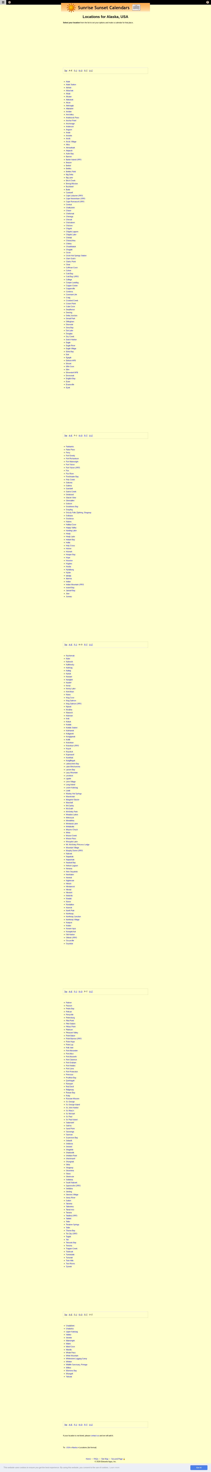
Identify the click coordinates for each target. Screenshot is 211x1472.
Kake (68, 659)
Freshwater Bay (72, 476)
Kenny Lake (70, 689)
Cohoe (68, 270)
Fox (67, 470)
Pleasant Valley (72, 1033)
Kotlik (68, 740)
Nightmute (70, 880)
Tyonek (69, 1266)
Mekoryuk (70, 818)
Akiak (68, 94)
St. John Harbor (72, 1108)
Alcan (68, 102)
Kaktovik (69, 662)
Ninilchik (69, 896)
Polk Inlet (69, 1048)
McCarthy (70, 806)
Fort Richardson (72, 458)
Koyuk (68, 749)
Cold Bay (69, 274)
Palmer (69, 1003)
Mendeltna (70, 820)
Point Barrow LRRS (74, 1039)
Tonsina (69, 1246)
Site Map (104, 1459)
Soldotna (69, 1180)
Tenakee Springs (72, 1224)
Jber (67, 594)
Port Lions (70, 1069)
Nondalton (70, 904)
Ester (68, 381)
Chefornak (70, 214)
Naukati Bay (71, 862)
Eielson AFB (71, 360)
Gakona (69, 482)
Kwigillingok (70, 761)
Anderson (70, 126)
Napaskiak (70, 860)
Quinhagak (70, 1081)
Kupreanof (70, 755)
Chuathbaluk (71, 246)
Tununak (69, 1258)
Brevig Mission (72, 184)
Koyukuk (69, 752)
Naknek (69, 854)
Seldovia (69, 1144)
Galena (69, 486)
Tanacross (70, 1210)
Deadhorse (70, 310)
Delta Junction (71, 316)
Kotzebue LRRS (72, 746)
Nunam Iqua (71, 928)
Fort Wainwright (72, 462)
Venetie (69, 1338)
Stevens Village (72, 1194)
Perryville (69, 1015)
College (69, 280)
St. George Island (73, 1105)
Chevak (69, 220)
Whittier (69, 1362)
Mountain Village (72, 848)
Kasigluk (69, 680)
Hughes (69, 564)
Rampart (69, 1084)
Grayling (69, 510)
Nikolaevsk (70, 886)
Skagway (69, 1168)
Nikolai (68, 890)
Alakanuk (69, 100)
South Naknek (71, 1182)
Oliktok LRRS (71, 938)
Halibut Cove (71, 524)
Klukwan (69, 716)
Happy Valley (71, 528)
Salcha (68, 1126)
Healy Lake (70, 536)
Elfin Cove (70, 366)
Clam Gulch (70, 258)
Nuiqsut (69, 922)
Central (69, 204)
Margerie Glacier (72, 800)
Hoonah (69, 552)
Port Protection (72, 1072)
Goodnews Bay (72, 506)
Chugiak (69, 250)
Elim (67, 369)
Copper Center (72, 286)
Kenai (68, 686)
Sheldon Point (71, 1156)
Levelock (69, 776)
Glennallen (70, 500)
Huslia (68, 566)
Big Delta (69, 174)
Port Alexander (72, 1051)
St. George (70, 1102)
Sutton (68, 1200)
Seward (69, 1147)
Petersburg (70, 1018)
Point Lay (69, 1045)
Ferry (68, 452)
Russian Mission (72, 1099)
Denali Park (70, 318)
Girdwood (70, 494)
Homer (68, 548)
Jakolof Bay (70, 590)
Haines (69, 522)
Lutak (68, 790)
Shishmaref (70, 1158)
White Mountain (72, 1356)
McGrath (69, 808)
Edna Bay (70, 351)
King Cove (70, 698)
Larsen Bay (70, 770)
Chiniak (69, 238)
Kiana (68, 695)
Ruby (68, 1096)
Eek (67, 354)
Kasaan (69, 677)
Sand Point (70, 1129)
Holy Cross (70, 546)
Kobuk (68, 722)
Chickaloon (70, 222)
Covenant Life (71, 294)
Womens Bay (71, 1371)
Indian (68, 582)
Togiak (68, 1236)
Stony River (70, 1198)
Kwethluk (69, 758)
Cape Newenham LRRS (75, 198)
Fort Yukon (70, 464)
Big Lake (69, 178)
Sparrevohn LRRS (73, 1186)
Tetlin (68, 1228)
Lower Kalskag (72, 788)
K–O (80, 71)
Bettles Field (71, 172)
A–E (70, 435)
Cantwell (69, 192)
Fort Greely (70, 456)
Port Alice (70, 1054)
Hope (68, 558)
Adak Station (71, 84)
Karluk (68, 674)
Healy (68, 534)
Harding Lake (71, 530)
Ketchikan (70, 692)
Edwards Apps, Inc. (108, 1461)
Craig (68, 298)
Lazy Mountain (72, 773)
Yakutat (69, 1377)
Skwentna (70, 1170)
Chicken (69, 226)
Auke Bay (70, 154)
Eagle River (70, 345)
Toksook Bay (71, 1242)
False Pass (70, 450)
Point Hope (70, 1042)
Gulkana (69, 516)
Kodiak (68, 725)
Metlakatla (70, 826)
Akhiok (68, 88)
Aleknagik (70, 106)
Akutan (69, 96)
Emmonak (70, 375)
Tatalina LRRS (71, 1216)
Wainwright (70, 1341)
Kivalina (69, 710)
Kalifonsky (70, 665)
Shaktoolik (70, 1152)
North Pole (70, 910)
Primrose (69, 1075)
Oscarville (70, 940)
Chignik (69, 228)
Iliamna (69, 578)
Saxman (69, 1135)
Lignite (68, 779)
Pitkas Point (70, 1027)
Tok (67, 1240)
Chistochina (70, 240)
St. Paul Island (71, 1120)
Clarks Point (71, 262)
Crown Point (71, 304)
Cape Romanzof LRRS (75, 202)
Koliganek (70, 734)
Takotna (69, 1204)
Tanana (69, 1212)
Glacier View (71, 498)
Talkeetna (70, 1206)
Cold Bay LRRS (72, 276)
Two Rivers (70, 1264)
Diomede (69, 324)
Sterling (69, 1192)
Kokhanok (70, 731)
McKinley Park (72, 812)
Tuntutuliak (70, 1254)
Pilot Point (70, 1021)
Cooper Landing (72, 282)
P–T (85, 71)
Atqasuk (69, 150)
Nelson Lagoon (72, 866)
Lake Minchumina (73, 767)
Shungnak (70, 1162)
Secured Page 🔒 (118, 1459)
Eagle (68, 342)
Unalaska (70, 1329)
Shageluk (69, 1150)
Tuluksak (69, 1252)
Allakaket (69, 108)
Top (65, 71)
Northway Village (72, 920)
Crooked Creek (72, 300)
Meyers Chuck (72, 830)
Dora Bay (70, 327)
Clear (68, 264)
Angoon (69, 130)
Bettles (68, 168)
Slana (68, 1174)
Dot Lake (69, 330)
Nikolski (69, 892)
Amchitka (70, 114)
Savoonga (70, 1132)
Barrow (69, 156)
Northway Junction (73, 916)
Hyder (68, 572)
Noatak (69, 898)
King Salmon (71, 701)
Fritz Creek (70, 480)
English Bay (70, 378)
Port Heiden (70, 1066)
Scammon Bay (72, 1138)
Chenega (69, 216)
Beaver (69, 162)
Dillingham (70, 322)
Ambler (69, 112)
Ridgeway (70, 1090)
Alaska (74, 1447)
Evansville (70, 384)
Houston (69, 560)
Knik (67, 719)
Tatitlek (68, 1218)
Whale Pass (71, 1353)
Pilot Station (70, 1024)
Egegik (68, 357)
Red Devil (70, 1087)
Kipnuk (68, 707)
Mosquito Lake (72, 842)
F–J (75, 71)
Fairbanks (70, 446)
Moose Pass (71, 838)
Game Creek (71, 492)
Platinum (69, 1030)
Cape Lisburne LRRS (74, 196)
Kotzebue (70, 743)
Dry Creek (70, 336)
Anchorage (70, 124)
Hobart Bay (70, 540)
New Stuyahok (72, 872)
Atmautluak (70, 148)
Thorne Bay (70, 1230)
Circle (68, 252)
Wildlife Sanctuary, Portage (76, 1365)
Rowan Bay (70, 1093)
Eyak (68, 387)
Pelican (69, 1012)
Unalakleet (70, 1326)
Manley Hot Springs (74, 794)
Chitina (68, 244)
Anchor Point (71, 120)
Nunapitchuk (71, 932)
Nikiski (68, 884)
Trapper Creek (71, 1248)
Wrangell (69, 1374)
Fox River (70, 474)
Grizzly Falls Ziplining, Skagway (78, 512)
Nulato (68, 926)
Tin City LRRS (71, 1234)
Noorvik (69, 908)
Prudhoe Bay (71, 1078)
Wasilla (69, 1350)
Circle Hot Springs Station (76, 256)
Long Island (70, 784)
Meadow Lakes (72, 814)
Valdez (68, 1335)
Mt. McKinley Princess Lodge (77, 844)
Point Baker (70, 1036)
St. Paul (69, 1117)
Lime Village (71, 782)
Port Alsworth (71, 1057)
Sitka (68, 1164)
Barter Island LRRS (73, 160)
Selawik (69, 1141)
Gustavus (70, 518)
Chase (68, 210)
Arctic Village (71, 142)
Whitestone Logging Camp (76, 1359)
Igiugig (68, 576)
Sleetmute (70, 1176)
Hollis (68, 542)
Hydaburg (70, 570)
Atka (68, 144)
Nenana (69, 868)
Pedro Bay (70, 1009)
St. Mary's (70, 1111)
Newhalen (70, 874)
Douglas (69, 333)
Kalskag (69, 668)
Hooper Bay (70, 554)
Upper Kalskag (72, 1332)
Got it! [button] (199, 1468)
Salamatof (70, 1123)
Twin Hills (70, 1260)
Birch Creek (70, 180)
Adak (68, 82)
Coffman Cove (72, 268)
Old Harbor (70, 934)
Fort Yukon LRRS (73, 468)
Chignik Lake (71, 234)
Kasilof (68, 683)
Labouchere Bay (72, 764)
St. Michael (70, 1114)
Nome (68, 902)
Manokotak (70, 796)
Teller (68, 1222)
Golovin (69, 504)
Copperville (70, 288)
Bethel (68, 166)
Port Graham (71, 1063)
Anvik (68, 138)
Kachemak (70, 656)
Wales (68, 1344)
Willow (68, 1368)
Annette (69, 136)
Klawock (69, 713)
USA (68, 1447)
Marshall (69, 802)
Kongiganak (70, 737)
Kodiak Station (71, 728)
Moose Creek (71, 836)
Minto (68, 832)
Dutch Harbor (71, 339)
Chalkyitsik (70, 208)
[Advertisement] (105, 46)
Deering (69, 312)
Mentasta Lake (72, 824)
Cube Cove (70, 306)
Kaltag (68, 671)
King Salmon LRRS (73, 704)
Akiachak (69, 90)
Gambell (69, 488)
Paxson (69, 1006)
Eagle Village (71, 348)
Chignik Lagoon (72, 232)
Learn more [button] (114, 1467)
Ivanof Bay (70, 588)
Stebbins (69, 1188)
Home (88, 1459)
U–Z (91, 71)
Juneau (69, 596)
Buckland (69, 186)
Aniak (68, 132)
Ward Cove (70, 1347)
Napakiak (70, 856)
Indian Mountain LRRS (75, 584)
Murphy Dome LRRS (74, 850)
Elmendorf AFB (72, 372)
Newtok (69, 878)
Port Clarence (71, 1060)
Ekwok (68, 363)
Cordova (69, 292)
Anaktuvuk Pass (72, 118)
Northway (70, 914)
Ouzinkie (69, 944)
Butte (68, 190)
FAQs (96, 1459)
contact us (95, 1436)
